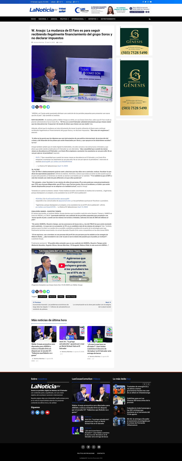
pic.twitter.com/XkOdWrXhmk (61, 161)
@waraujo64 (46, 161)
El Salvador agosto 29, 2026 (39, 2)
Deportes (92, 19)
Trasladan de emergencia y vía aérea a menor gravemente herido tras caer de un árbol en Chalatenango (138, 390)
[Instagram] (40, 107)
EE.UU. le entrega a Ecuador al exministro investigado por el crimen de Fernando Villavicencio (138, 422)
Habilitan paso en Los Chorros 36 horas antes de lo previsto (138, 400)
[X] (37, 107)
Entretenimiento (108, 19)
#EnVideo (39, 199)
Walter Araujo (71, 296)
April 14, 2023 (63, 166)
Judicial (54, 19)
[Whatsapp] (44, 107)
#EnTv (38, 157)
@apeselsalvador (65, 201)
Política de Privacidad (85, 453)
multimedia (42, 296)
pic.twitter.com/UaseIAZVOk (46, 207)
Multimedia (75, 402)
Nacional (42, 19)
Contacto (101, 453)
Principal (82, 402)
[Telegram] (48, 107)
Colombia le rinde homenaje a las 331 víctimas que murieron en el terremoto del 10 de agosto (139, 411)
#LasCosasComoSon (53, 199)
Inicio (33, 19)
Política (63, 19)
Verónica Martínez (38, 42)
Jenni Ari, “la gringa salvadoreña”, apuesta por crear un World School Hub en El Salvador (97, 421)
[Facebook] (33, 107)
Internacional (78, 19)
